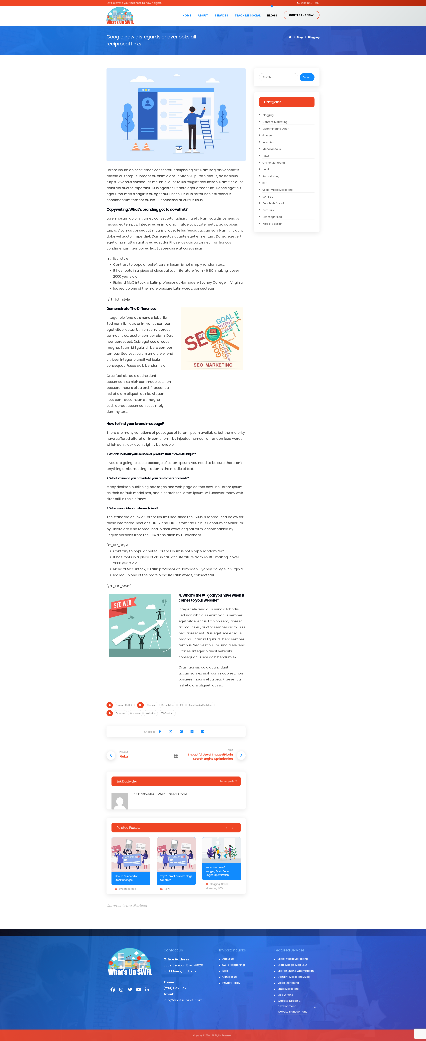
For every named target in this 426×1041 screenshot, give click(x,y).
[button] (160, 731)
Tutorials (268, 210)
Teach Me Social (273, 203)
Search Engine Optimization (296, 971)
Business (120, 713)
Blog (225, 971)
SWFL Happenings (233, 965)
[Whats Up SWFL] (120, 15)
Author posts (226, 781)
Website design (272, 224)
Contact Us (229, 977)
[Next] (232, 828)
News (168, 889)
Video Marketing (288, 983)
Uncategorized (127, 889)
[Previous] (226, 828)
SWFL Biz (267, 197)
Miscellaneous (271, 149)
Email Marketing (288, 989)
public (266, 169)
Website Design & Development (289, 1003)
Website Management (292, 1012)
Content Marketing (274, 122)
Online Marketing (273, 163)
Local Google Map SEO (292, 965)
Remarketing (167, 705)
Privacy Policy (231, 983)
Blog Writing (285, 995)
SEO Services (167, 713)
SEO (181, 705)
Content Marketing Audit (294, 977)
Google (267, 135)
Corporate (135, 713)
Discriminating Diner (275, 129)
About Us (228, 959)
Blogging (151, 705)
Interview (268, 142)
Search (307, 77)
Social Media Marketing (200, 705)
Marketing (151, 713)
